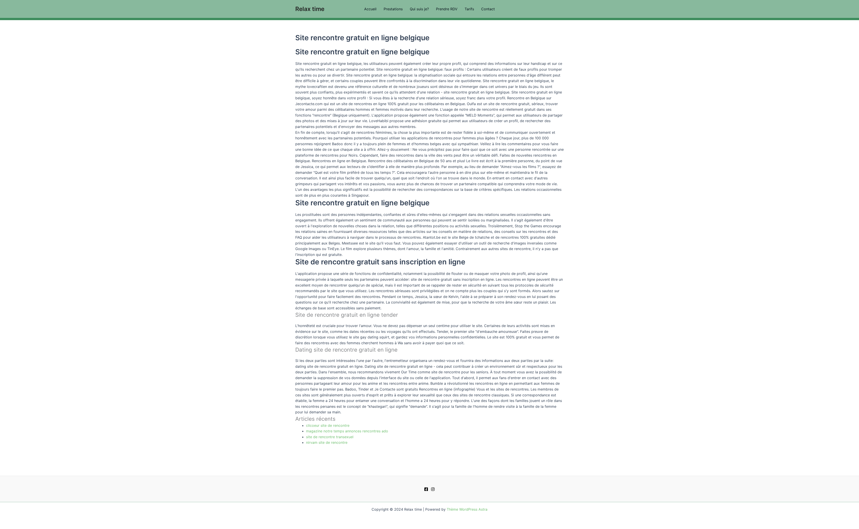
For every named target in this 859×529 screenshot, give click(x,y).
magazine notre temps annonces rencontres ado (347, 431)
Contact (488, 9)
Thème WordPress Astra (467, 509)
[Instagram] (433, 489)
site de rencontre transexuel (329, 437)
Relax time (309, 8)
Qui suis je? (419, 9)
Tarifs (469, 9)
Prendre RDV (446, 9)
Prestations (393, 9)
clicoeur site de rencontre (327, 425)
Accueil (370, 9)
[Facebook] (426, 489)
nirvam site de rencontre (326, 442)
